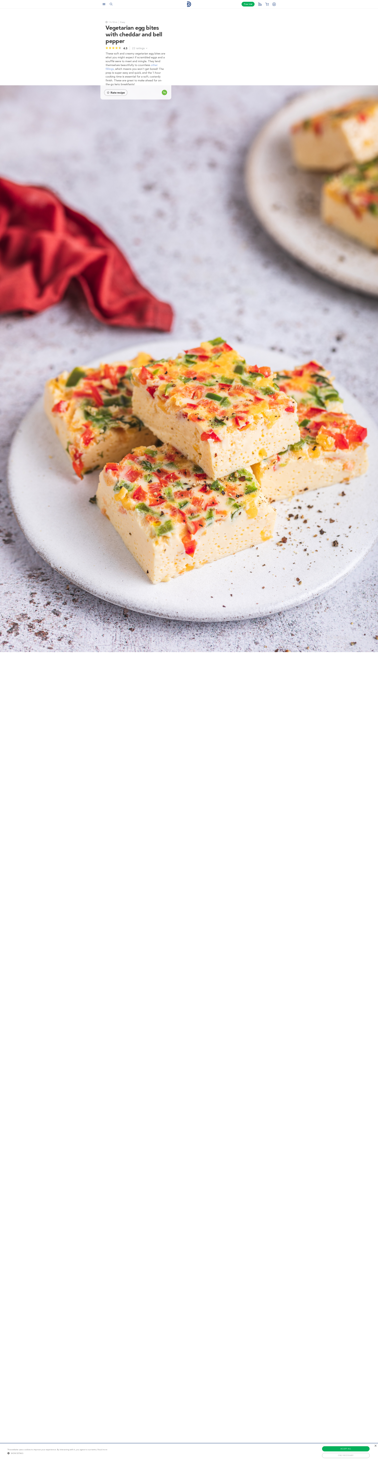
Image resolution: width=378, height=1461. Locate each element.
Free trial (248, 4)
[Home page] (189, 4)
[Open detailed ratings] (146, 48)
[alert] (189, 1452)
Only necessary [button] (346, 1455)
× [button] (375, 1446)
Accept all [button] (345, 1449)
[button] (57, 1453)
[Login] (274, 4)
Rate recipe (118, 92)
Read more (102, 1449)
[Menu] (104, 4)
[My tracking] (260, 4)
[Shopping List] (267, 4)
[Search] (111, 4)
